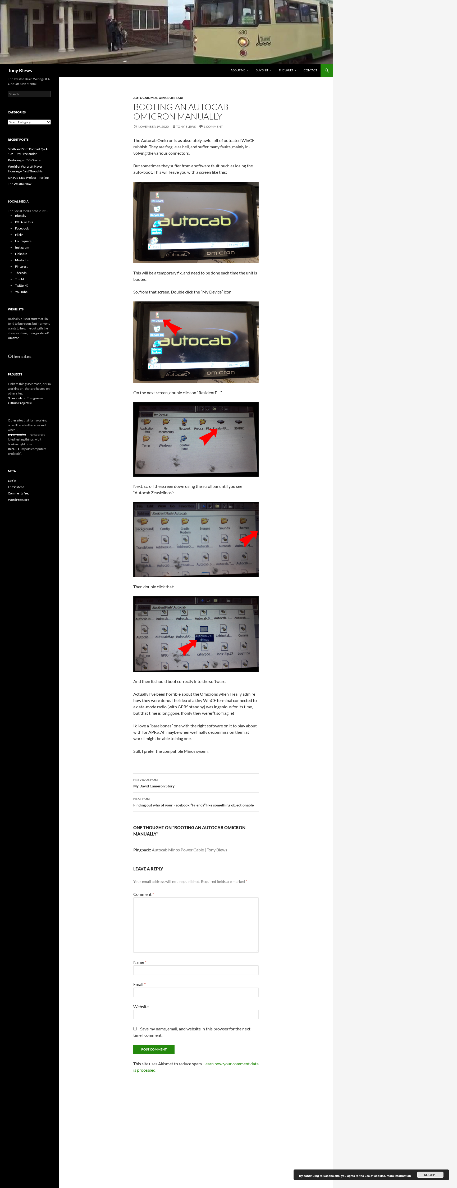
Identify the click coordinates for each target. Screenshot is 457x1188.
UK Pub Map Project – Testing (28, 178)
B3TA (19, 222)
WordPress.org (18, 500)
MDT (153, 98)
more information (399, 1176)
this (30, 222)
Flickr (19, 235)
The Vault (286, 70)
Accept (430, 1174)
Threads (20, 273)
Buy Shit (262, 70)
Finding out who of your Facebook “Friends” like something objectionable (193, 802)
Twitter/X (21, 285)
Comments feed (19, 493)
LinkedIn (21, 254)
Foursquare (23, 241)
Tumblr (20, 279)
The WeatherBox (19, 184)
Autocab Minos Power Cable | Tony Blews (189, 849)
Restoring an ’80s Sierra (24, 160)
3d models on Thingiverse (25, 398)
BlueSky (20, 216)
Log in (12, 481)
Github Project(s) (20, 403)
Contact (310, 70)
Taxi (179, 98)
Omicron (167, 98)
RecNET (13, 449)
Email (139, 984)
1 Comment (213, 127)
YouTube (21, 292)
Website (141, 1006)
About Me (238, 70)
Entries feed (16, 487)
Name (140, 962)
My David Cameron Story (154, 783)
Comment (143, 894)
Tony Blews (20, 70)
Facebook (22, 228)
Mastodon (22, 260)
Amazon (14, 338)
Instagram (22, 247)
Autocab (141, 98)
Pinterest (21, 266)
